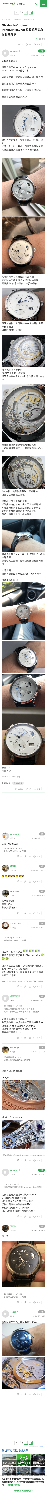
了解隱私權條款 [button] (13, 1484)
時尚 (9, 19)
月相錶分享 (18, 783)
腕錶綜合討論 (29, 19)
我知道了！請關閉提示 (23, 1490)
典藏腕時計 (17, 19)
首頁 (3, 19)
